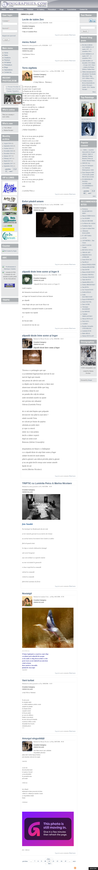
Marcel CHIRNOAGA (88, 216)
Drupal (90, 380)
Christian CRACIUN (88, 277)
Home (4, 9)
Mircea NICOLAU (87, 319)
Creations (20, 9)
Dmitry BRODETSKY (88, 284)
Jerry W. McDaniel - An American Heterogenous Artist (88, 168)
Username (5, 21)
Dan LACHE (86, 304)
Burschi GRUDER (87, 221)
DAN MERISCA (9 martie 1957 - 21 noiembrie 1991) (88, 56)
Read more (72, 35)
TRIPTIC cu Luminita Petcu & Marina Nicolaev (47, 483)
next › (11, 171)
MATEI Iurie (85, 102)
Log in (57, 35)
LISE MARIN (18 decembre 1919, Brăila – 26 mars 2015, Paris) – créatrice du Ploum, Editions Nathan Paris (88, 65)
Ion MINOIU (86, 311)
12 (53, 861)
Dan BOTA (85, 287)
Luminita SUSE (86, 331)
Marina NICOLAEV (88, 336)
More (94, 92)
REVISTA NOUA (87, 250)
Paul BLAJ (85, 262)
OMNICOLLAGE (27, 28)
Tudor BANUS (86, 279)
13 (57, 861)
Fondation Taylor (87, 226)
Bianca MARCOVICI (88, 272)
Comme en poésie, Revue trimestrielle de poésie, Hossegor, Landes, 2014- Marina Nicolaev (88, 85)
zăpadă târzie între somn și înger (40, 335)
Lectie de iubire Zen (33, 19)
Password (5, 28)
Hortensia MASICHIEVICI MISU (87, 211)
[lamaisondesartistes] (9, 188)
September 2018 (8, 166)
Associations (71, 9)
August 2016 (7, 143)
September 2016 (8, 146)
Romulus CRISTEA (88, 274)
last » (50, 863)
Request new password (9, 36)
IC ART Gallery (86, 235)
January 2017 (7, 156)
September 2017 (8, 163)
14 (61, 861)
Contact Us (83, 9)
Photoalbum (52, 9)
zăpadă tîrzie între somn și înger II (40, 271)
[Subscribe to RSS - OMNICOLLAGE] (49, 868)
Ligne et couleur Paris (88, 228)
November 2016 (8, 151)
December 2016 (8, 153)
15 (65, 861)
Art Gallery (40, 9)
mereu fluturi (29, 42)
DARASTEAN (86, 292)
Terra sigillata (29, 67)
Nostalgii (27, 593)
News (11, 9)
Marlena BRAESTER (88, 267)
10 (45, 861)
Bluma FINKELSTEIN (88, 264)
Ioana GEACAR (87, 259)
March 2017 (7, 161)
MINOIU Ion (86, 163)
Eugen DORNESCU (88, 299)
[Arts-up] (9, 199)
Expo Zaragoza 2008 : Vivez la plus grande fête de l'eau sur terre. (88, 174)
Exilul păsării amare (33, 201)
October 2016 (8, 148)
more (94, 196)
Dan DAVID (85, 269)
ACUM (84, 238)
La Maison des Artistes (88, 223)
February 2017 (8, 158)
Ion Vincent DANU (87, 290)
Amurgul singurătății (33, 738)
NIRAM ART (86, 252)
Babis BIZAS (86, 333)
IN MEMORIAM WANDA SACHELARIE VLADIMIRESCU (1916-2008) (87, 183)
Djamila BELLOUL (87, 282)
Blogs (62, 9)
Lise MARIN (86, 218)
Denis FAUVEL (86, 302)
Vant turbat (28, 680)
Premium (30, 9)
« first (48, 859)
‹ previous (8, 169)
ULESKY (85, 324)
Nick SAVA (85, 321)
